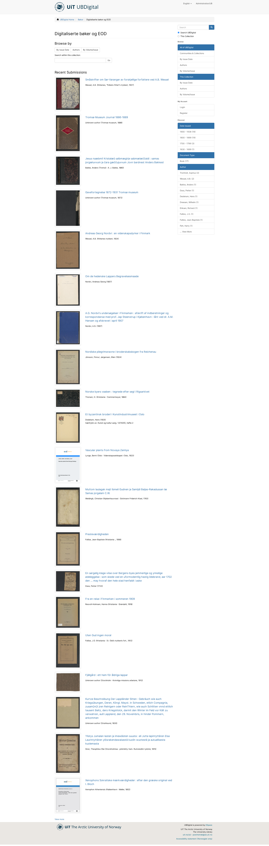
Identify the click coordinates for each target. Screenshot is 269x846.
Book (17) (184, 161)
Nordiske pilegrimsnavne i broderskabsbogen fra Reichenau (120, 351)
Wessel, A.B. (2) (187, 179)
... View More (186, 231)
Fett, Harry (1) (186, 226)
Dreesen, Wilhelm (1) (189, 202)
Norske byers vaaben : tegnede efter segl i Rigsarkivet (117, 391)
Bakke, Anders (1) (188, 184)
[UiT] (89, 827)
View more (59, 819)
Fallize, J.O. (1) (186, 214)
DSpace (209, 825)
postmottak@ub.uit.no (202, 835)
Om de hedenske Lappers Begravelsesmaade (112, 276)
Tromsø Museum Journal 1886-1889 (106, 117)
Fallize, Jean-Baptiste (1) (191, 220)
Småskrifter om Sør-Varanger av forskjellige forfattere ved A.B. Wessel (127, 79)
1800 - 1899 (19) (188, 137)
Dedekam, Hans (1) (188, 196)
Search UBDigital (188, 32)
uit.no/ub (187, 835)
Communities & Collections (192, 53)
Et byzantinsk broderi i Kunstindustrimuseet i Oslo (114, 414)
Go (109, 60)
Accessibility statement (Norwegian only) (194, 839)
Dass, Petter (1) (187, 190)
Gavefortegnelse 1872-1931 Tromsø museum (111, 192)
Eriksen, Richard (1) (189, 208)
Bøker (80, 19)
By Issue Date (62, 50)
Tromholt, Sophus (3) (189, 173)
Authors (76, 50)
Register (183, 113)
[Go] (211, 27)
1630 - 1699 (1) (187, 149)
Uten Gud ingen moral (98, 635)
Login (182, 107)
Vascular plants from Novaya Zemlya (107, 450)
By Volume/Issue (90, 50)
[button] (187, 3)
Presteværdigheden (97, 534)
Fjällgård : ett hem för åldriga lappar (106, 675)
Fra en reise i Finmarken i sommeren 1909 (110, 598)
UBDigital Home (67, 19)
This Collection (187, 36)
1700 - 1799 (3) (187, 143)
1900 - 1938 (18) (188, 131)
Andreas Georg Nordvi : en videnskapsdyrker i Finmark (117, 233)
